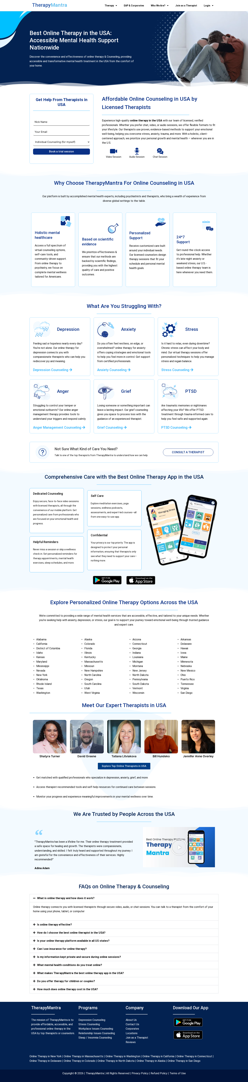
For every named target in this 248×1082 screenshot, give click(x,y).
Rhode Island (44, 684)
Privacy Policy (140, 1073)
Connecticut (139, 643)
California (41, 643)
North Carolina (92, 675)
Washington (43, 692)
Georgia (136, 648)
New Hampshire (93, 670)
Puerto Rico (188, 679)
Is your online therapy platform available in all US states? (73, 940)
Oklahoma (42, 679)
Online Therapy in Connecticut (194, 1056)
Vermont (137, 688)
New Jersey (139, 670)
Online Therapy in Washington (122, 1056)
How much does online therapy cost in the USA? (67, 989)
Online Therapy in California (158, 1056)
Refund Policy (158, 1073)
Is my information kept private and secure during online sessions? (79, 957)
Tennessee (187, 684)
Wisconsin (138, 692)
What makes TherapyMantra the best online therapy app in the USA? (80, 973)
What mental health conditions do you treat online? (69, 965)
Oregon (88, 679)
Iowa (183, 652)
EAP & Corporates (134, 5)
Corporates (132, 1028)
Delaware (186, 643)
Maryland (41, 661)
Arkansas (186, 639)
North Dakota (140, 675)
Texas (40, 688)
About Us (131, 1020)
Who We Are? (158, 5)
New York (41, 675)
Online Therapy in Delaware (46, 1060)
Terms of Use (177, 1073)
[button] (179, 847)
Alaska (88, 639)
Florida (88, 648)
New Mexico (188, 670)
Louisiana (137, 657)
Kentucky (90, 657)
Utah (87, 688)
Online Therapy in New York (46, 1056)
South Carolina (92, 684)
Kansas (40, 657)
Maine (184, 657)
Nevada (40, 670)
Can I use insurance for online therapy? (62, 948)
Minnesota (187, 661)
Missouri (89, 666)
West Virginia (92, 692)
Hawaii (184, 648)
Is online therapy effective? (54, 924)
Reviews (131, 1042)
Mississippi (42, 666)
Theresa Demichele (198, 756)
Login (207, 5)
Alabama (41, 639)
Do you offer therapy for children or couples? (66, 981)
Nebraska (186, 666)
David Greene (49, 756)
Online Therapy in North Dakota (116, 1060)
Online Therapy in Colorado (79, 1060)
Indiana (136, 652)
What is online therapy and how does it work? (65, 898)
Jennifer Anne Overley (161, 756)
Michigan (137, 661)
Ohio (183, 675)
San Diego (186, 692)
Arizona (136, 639)
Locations (131, 1033)
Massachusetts (93, 661)
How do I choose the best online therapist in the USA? (71, 932)
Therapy (109, 5)
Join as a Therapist (186, 5)
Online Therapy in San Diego (184, 1060)
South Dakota (140, 684)
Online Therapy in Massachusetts (83, 1056)
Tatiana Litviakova (86, 756)
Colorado (89, 643)
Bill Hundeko (123, 756)
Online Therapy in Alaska (150, 1060)
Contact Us (132, 1024)
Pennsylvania (140, 679)
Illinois (88, 652)
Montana (137, 666)
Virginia (185, 688)
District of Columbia (48, 648)
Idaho (39, 652)
